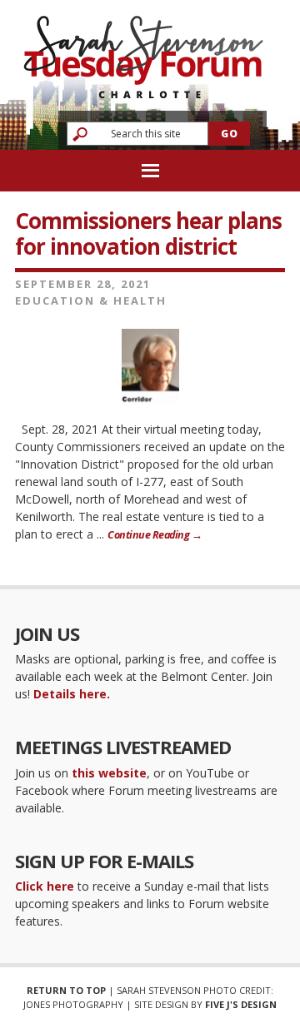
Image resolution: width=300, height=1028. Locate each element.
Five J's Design (241, 1004)
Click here (44, 886)
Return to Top (66, 990)
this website (109, 773)
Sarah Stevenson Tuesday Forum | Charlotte (143, 49)
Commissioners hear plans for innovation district (148, 233)
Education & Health (91, 300)
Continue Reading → (155, 535)
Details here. (71, 694)
